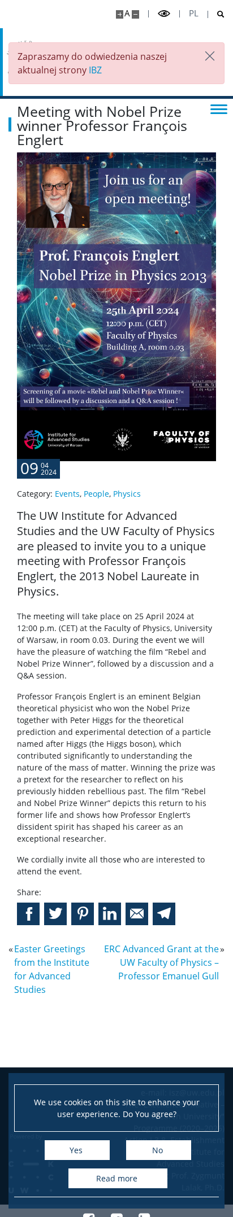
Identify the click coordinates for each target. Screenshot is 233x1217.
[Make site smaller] (135, 14)
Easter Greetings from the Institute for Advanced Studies (51, 969)
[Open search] (216, 14)
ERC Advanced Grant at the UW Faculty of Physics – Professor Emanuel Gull (161, 962)
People (96, 493)
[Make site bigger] (119, 14)
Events (67, 493)
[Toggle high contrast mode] (164, 13)
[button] (28, 914)
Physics (127, 493)
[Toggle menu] (219, 108)
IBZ (95, 70)
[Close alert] (209, 57)
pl (194, 13)
